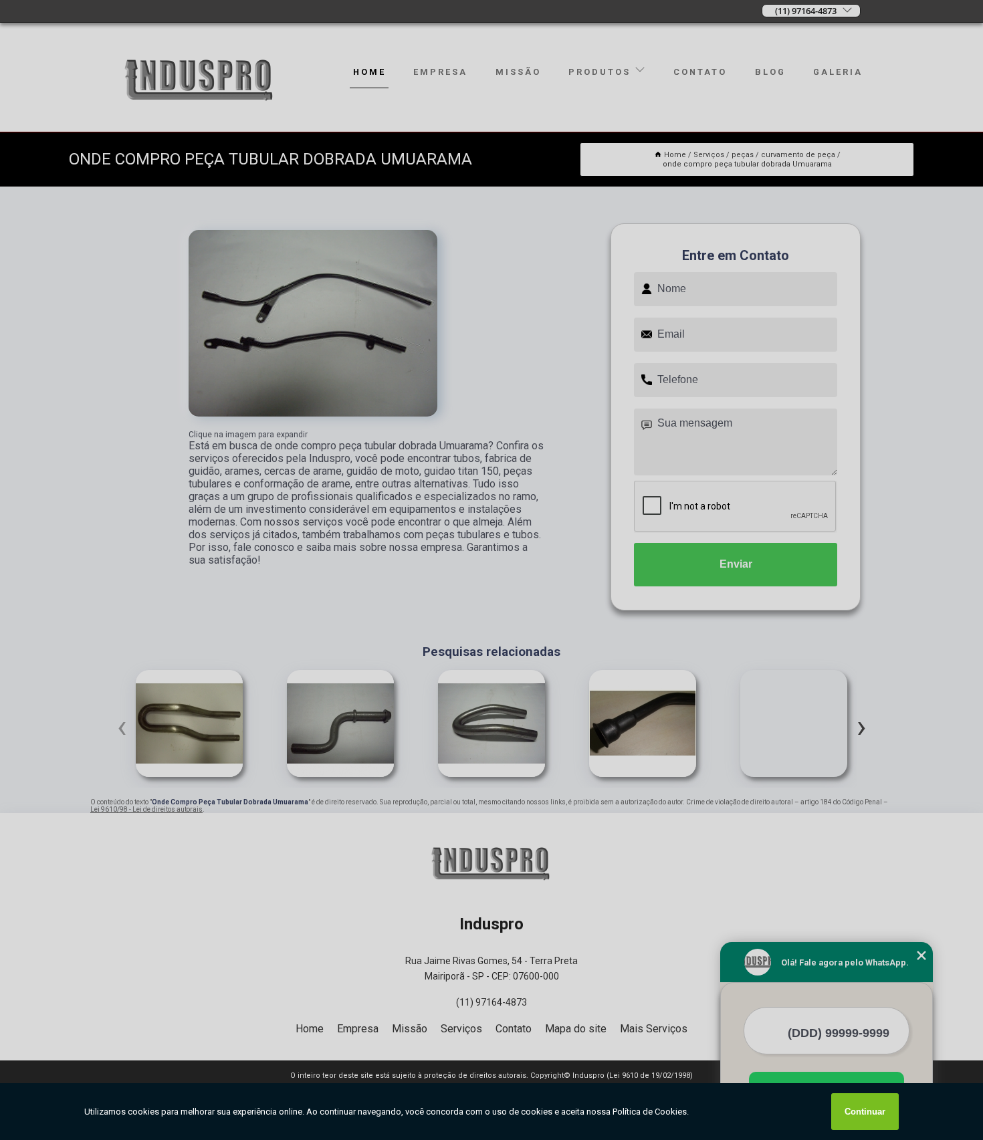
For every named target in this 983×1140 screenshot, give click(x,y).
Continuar (865, 1112)
